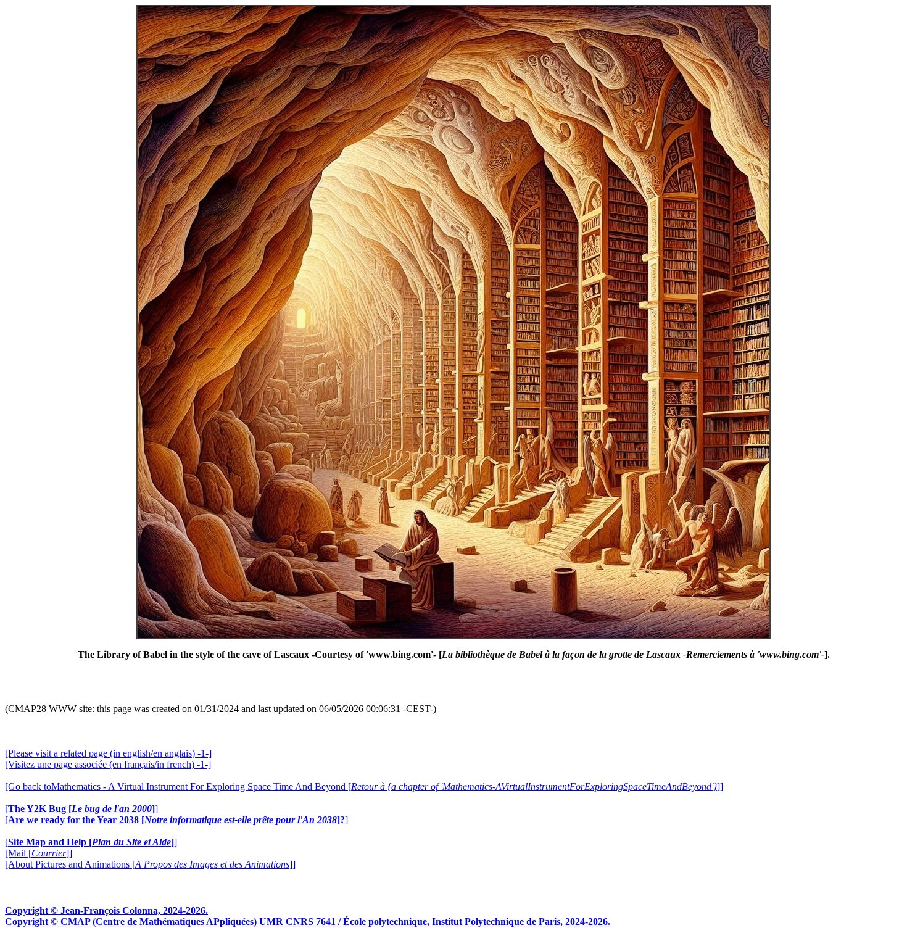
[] (81, 808)
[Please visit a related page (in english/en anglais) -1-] (108, 753)
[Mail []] (38, 853)
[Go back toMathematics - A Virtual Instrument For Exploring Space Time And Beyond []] (364, 786)
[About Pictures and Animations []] (150, 864)
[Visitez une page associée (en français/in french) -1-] (108, 764)
